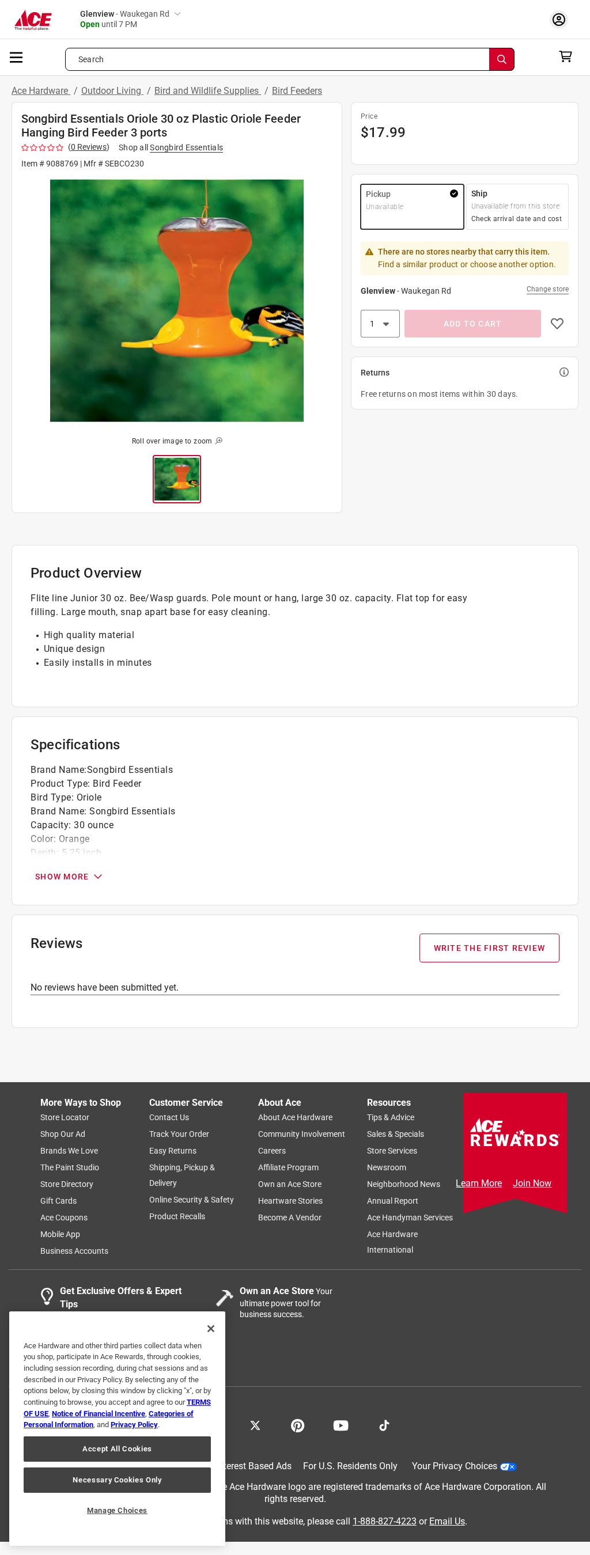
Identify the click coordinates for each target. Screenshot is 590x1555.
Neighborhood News (403, 1184)
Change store (548, 289)
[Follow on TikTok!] (384, 1424)
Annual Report (392, 1200)
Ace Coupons (64, 1217)
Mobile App (60, 1234)
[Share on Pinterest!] (297, 1424)
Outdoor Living (112, 90)
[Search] (502, 59)
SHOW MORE (62, 876)
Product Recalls (177, 1216)
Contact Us (169, 1117)
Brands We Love (69, 1150)
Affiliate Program (288, 1167)
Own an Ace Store (290, 1184)
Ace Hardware (41, 90)
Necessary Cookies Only (117, 1480)
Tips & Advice (390, 1117)
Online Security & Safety (191, 1199)
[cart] (569, 56)
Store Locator (64, 1117)
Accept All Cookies (117, 1448)
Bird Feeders (297, 90)
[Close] (211, 1328)
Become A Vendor (290, 1217)
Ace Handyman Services (410, 1217)
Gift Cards (58, 1200)
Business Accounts (74, 1251)
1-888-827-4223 (385, 1520)
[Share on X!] (255, 1424)
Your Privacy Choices (454, 1466)
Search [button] (91, 59)
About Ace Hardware (295, 1117)
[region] (117, 1428)
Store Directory (66, 1184)
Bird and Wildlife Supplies (207, 90)
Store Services (392, 1150)
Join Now (532, 1183)
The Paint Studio (69, 1167)
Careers (272, 1150)
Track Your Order (179, 1134)
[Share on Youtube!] (341, 1424)
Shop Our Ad (62, 1134)
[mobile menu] (17, 56)
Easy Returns (172, 1150)
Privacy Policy (134, 1424)
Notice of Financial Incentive (98, 1413)
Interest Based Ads (254, 1466)
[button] (176, 300)
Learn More (479, 1183)
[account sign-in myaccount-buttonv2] (561, 19)
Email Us (447, 1520)
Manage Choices (117, 1510)
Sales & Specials (395, 1134)
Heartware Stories (290, 1200)
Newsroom (386, 1167)
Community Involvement (301, 1134)
